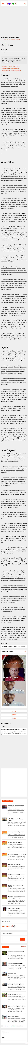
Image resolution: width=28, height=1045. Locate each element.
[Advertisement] (14, 20)
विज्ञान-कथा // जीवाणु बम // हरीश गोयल (15, 842)
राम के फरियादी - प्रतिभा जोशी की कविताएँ (15, 994)
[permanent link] (4, 52)
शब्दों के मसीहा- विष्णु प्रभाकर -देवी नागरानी (15, 963)
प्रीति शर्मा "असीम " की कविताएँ (13, 1016)
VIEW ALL (23, 946)
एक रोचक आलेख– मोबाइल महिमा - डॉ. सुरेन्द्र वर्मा (13, 690)
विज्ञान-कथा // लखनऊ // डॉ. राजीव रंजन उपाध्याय (17, 854)
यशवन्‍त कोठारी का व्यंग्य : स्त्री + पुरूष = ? (11, 66)
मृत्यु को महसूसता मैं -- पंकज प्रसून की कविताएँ (16, 984)
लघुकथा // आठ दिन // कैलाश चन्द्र (14, 908)
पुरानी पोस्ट (14, 714)
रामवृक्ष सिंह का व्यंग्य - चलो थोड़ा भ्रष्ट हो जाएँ (11, 70)
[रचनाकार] (12, 4)
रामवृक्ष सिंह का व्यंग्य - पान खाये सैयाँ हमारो (10, 68)
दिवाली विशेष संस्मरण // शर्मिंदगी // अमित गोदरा (16, 874)
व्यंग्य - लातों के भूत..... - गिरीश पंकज (10, 677)
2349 (13, 1026)
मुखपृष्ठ (3, 1037)
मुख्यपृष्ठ (14, 718)
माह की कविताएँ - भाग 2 (12, 973)
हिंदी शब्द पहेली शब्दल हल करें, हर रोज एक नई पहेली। (12, 39)
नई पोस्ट (14, 711)
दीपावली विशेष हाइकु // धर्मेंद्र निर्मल (14, 864)
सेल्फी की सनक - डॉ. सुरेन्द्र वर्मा (10, 703)
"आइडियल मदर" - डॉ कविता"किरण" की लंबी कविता (17, 1006)
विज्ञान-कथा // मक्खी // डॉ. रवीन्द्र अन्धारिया (15, 832)
